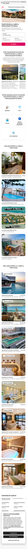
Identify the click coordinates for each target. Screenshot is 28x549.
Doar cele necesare (13, 536)
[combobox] (13, 35)
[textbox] (7, 40)
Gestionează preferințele (13, 540)
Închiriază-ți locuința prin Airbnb (16, 7)
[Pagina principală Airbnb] (3, 7)
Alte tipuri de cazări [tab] (6, 498)
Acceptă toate (13, 533)
